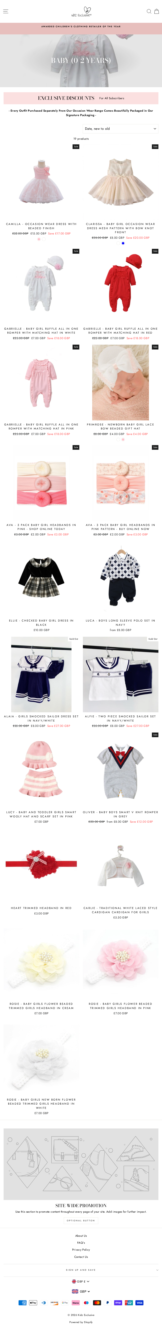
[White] (118, 439)
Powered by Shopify (80, 1322)
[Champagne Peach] (118, 243)
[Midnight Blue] (123, 243)
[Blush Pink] (38, 239)
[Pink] (123, 439)
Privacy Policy (81, 1249)
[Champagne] (43, 239)
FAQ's (81, 1243)
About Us (81, 1236)
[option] (81, 29)
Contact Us (81, 1257)
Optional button (81, 1220)
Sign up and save (81, 1270)
